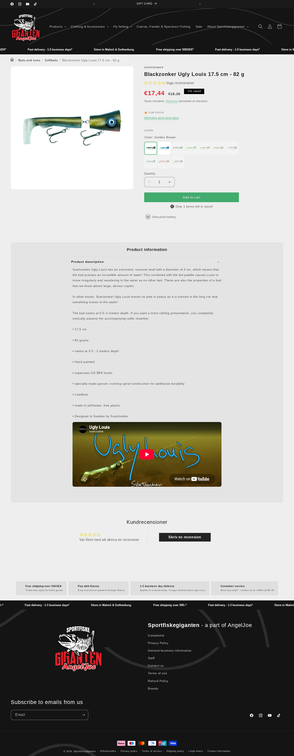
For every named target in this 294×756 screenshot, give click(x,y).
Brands (153, 688)
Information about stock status (161, 118)
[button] (57, 26)
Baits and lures (29, 60)
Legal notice (196, 751)
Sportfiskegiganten (85, 751)
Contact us (156, 665)
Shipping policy (175, 751)
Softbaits (51, 60)
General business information (170, 650)
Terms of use (157, 673)
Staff (151, 658)
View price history (164, 217)
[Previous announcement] (94, 4)
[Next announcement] (200, 4)
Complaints (156, 635)
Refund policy (108, 751)
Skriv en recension (184, 537)
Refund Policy (158, 681)
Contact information (219, 751)
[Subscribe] (83, 715)
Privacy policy (129, 751)
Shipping (171, 101)
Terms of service (152, 751)
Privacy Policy (158, 643)
